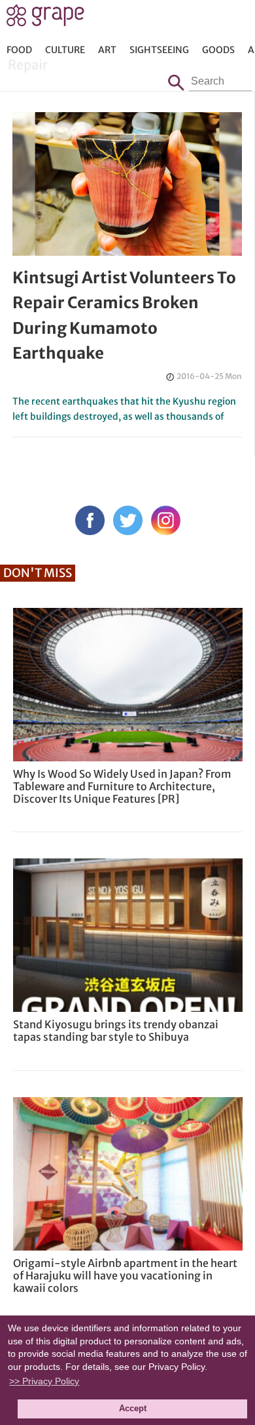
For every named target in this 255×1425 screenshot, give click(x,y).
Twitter (128, 520)
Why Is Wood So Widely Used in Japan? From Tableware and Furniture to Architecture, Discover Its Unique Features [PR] (122, 786)
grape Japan (45, 19)
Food (19, 50)
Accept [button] (132, 1408)
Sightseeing (159, 50)
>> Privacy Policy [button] (44, 1381)
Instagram (165, 520)
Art (107, 50)
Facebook (90, 520)
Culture (65, 50)
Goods (218, 50)
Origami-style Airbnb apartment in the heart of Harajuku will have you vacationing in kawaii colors (125, 1275)
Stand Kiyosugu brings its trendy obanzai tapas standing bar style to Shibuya (115, 1030)
